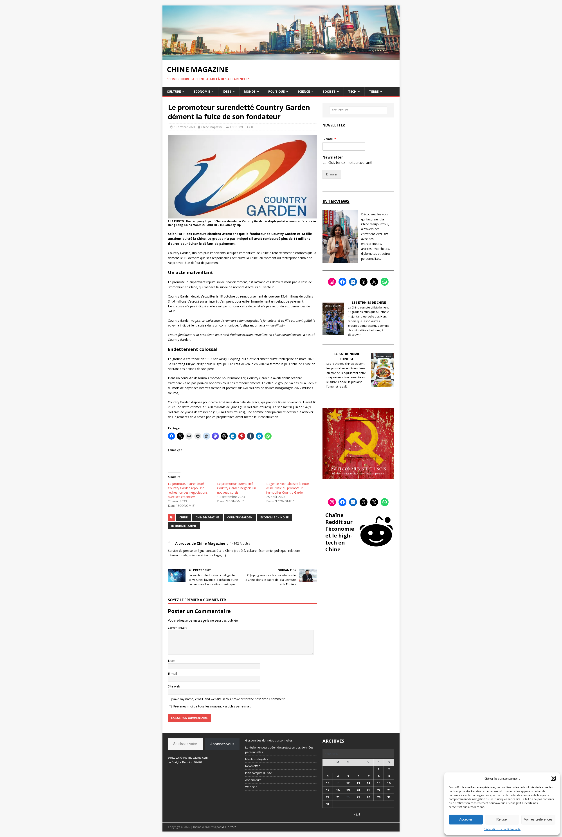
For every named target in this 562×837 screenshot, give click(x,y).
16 (388, 783)
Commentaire (177, 628)
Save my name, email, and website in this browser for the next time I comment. (228, 699)
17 (327, 790)
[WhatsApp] (385, 282)
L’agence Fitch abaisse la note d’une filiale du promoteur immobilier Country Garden (287, 488)
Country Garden (239, 517)
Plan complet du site (258, 773)
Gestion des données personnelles (269, 740)
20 (358, 790)
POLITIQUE (276, 91)
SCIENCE (303, 91)
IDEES (227, 91)
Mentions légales (256, 759)
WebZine (251, 787)
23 (388, 790)
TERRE (374, 91)
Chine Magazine (212, 127)
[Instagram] (332, 282)
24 (327, 797)
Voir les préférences (538, 819)
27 (358, 797)
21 (368, 790)
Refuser (502, 819)
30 (388, 797)
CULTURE (174, 91)
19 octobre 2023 (184, 127)
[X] (374, 282)
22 (378, 790)
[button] (553, 778)
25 (337, 797)
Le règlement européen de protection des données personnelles (279, 749)
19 (347, 790)
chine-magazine (207, 517)
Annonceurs (253, 780)
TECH (352, 91)
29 (378, 797)
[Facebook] (342, 282)
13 (358, 783)
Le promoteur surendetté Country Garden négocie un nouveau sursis (236, 488)
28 (368, 797)
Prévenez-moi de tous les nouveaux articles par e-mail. (212, 706)
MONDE (250, 91)
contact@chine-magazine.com (188, 757)
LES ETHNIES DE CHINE (369, 302)
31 (327, 804)
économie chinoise (274, 517)
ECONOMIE (202, 91)
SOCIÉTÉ (329, 91)
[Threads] (363, 282)
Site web (174, 686)
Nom (171, 660)
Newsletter (332, 157)
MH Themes (229, 827)
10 (327, 783)
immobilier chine (183, 526)
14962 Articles (240, 543)
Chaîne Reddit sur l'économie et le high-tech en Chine (339, 532)
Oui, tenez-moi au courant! (350, 162)
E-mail (172, 673)
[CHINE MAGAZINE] (281, 58)
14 (368, 783)
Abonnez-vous (222, 743)
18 (337, 790)
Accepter (465, 819)
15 (378, 783)
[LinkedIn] (353, 282)
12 (347, 783)
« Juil (357, 814)
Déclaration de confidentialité (502, 829)
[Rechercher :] (358, 110)
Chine (183, 517)
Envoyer (331, 174)
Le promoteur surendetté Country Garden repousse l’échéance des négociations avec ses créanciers (188, 490)
